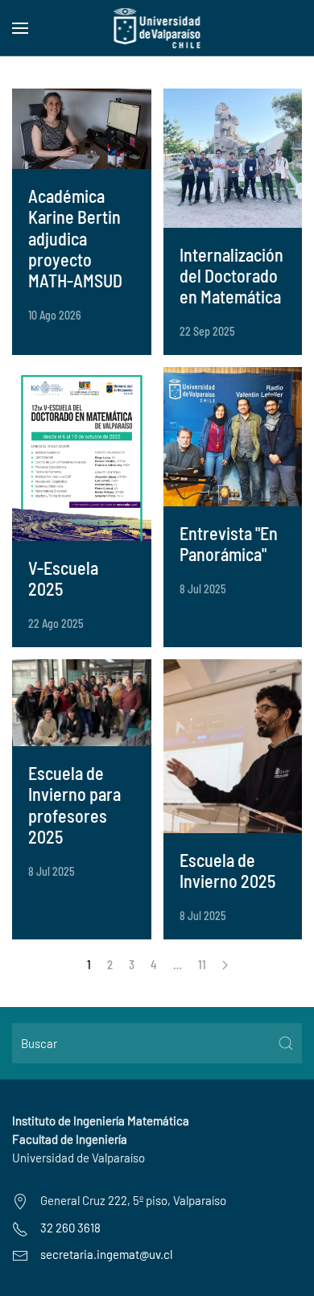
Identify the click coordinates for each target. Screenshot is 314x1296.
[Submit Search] (286, 1043)
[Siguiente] (225, 965)
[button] (20, 28)
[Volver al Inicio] (157, 28)
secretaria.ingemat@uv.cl (106, 1254)
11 (202, 964)
